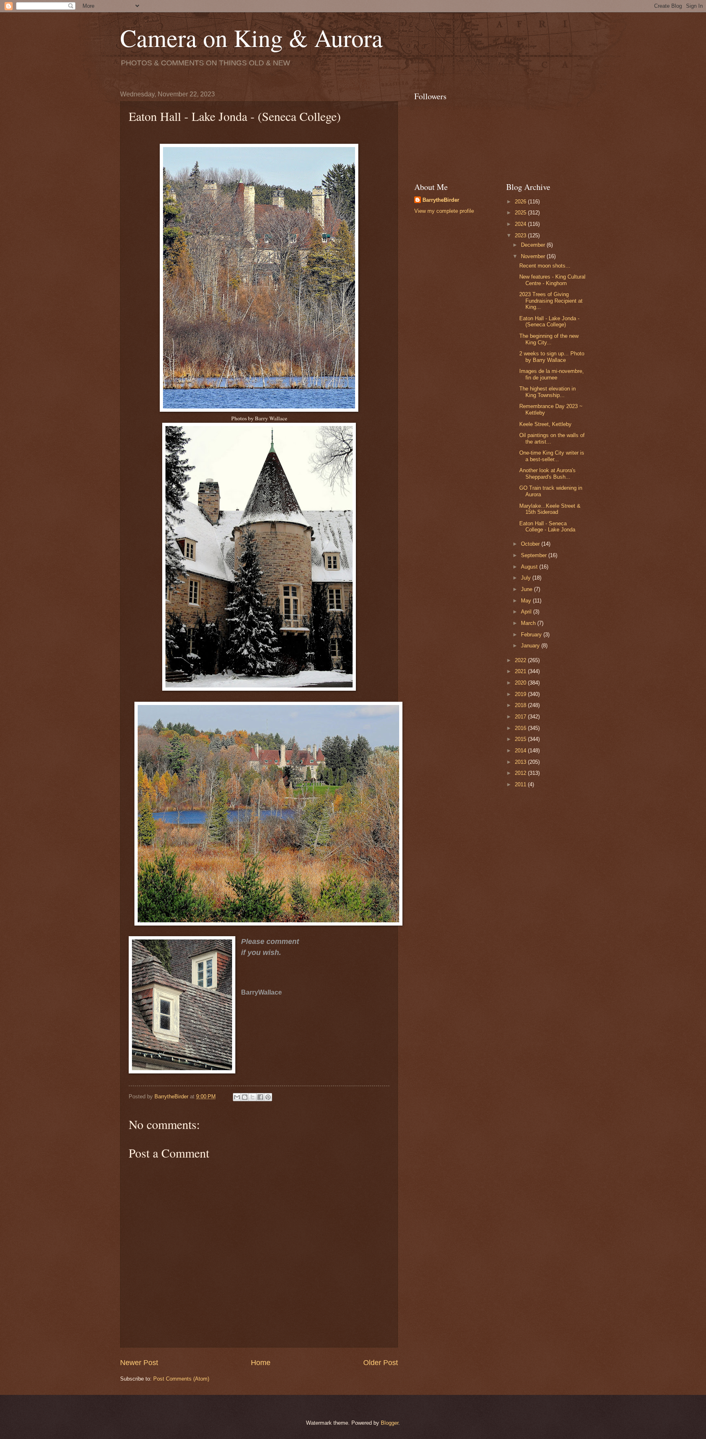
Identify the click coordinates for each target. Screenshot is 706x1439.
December (534, 245)
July (526, 578)
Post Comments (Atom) (181, 1379)
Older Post (380, 1363)
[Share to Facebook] (260, 1097)
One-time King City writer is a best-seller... (551, 456)
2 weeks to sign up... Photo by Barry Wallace (551, 356)
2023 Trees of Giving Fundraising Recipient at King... (551, 300)
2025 (521, 213)
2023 (521, 235)
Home (260, 1363)
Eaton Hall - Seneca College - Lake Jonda (547, 526)
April (527, 612)
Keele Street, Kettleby (545, 424)
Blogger (389, 1423)
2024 (521, 224)
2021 (521, 671)
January (531, 646)
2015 (521, 739)
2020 (521, 683)
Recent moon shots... (544, 266)
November (534, 256)
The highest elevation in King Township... (547, 392)
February (532, 634)
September (534, 555)
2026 (521, 202)
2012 (521, 773)
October (531, 544)
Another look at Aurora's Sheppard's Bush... (547, 473)
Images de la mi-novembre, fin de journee (551, 374)
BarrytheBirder (440, 200)
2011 (521, 784)
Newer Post (139, 1363)
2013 (521, 762)
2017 (521, 717)
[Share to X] (252, 1097)
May (527, 601)
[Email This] (237, 1097)
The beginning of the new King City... (549, 339)
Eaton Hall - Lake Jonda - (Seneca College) (549, 321)
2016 (521, 728)
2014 (521, 750)
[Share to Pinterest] (268, 1097)
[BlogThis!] (245, 1097)
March (529, 623)
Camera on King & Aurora (251, 37)
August (530, 567)
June (527, 589)
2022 (521, 660)
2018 (521, 705)
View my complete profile (444, 211)
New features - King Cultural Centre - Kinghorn (552, 280)
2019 (521, 694)
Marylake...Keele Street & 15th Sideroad (550, 509)
